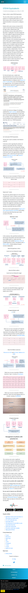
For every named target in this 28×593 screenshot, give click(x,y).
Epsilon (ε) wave (9, 548)
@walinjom (20, 374)
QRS (6, 540)
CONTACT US (14, 575)
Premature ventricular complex (13, 528)
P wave (7, 535)
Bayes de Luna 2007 (11, 155)
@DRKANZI (18, 396)
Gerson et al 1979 (8, 352)
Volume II (12, 488)
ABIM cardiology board (15, 485)
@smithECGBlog (20, 335)
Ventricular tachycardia (11, 526)
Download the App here (13, 497)
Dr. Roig (14, 559)
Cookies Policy (16, 589)
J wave (7, 541)
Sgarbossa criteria (19, 241)
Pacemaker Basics (10, 521)
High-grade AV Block (10, 529)
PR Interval (8, 536)
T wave (7, 545)
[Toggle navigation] (25, 2)
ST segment (8, 543)
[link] (3, 2)
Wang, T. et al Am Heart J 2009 (10, 86)
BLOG (14, 569)
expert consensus (13, 111)
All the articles (9, 553)
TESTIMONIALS (14, 572)
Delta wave (8, 538)
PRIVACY (14, 577)
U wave (7, 546)
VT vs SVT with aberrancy (11, 520)
